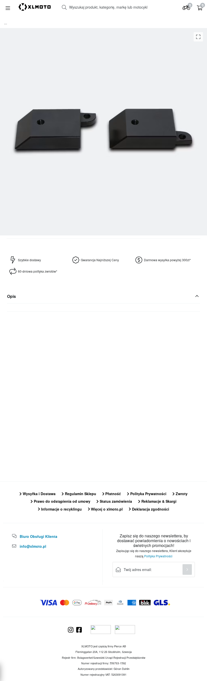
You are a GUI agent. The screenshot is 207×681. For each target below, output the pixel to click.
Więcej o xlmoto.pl (106, 509)
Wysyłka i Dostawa (39, 493)
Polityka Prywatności (147, 493)
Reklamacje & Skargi (158, 501)
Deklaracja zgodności (150, 509)
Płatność (112, 493)
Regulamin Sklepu (80, 493)
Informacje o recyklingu (61, 509)
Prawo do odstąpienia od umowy (61, 501)
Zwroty (181, 493)
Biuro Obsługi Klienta (38, 536)
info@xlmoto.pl (33, 546)
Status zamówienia (115, 501)
